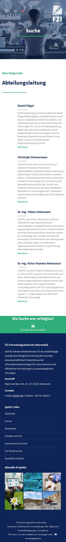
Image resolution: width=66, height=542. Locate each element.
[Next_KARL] (14, 482)
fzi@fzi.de (17, 395)
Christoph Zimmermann (32, 157)
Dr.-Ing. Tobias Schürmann (34, 212)
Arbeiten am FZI (13, 436)
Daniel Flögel (26, 105)
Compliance (43, 530)
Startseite (10, 413)
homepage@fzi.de (33, 538)
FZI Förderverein (14, 450)
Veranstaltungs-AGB (39, 526)
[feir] (51, 482)
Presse (8, 421)
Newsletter (10, 428)
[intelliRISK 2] (33, 500)
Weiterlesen (23, 147)
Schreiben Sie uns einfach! (33, 329)
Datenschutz (23, 526)
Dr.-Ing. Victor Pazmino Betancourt (39, 263)
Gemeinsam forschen (16, 443)
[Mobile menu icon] (7, 11)
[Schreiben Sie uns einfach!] (33, 326)
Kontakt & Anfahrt (14, 458)
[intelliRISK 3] (51, 500)
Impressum (12, 526)
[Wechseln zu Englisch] (23, 11)
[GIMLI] (33, 482)
